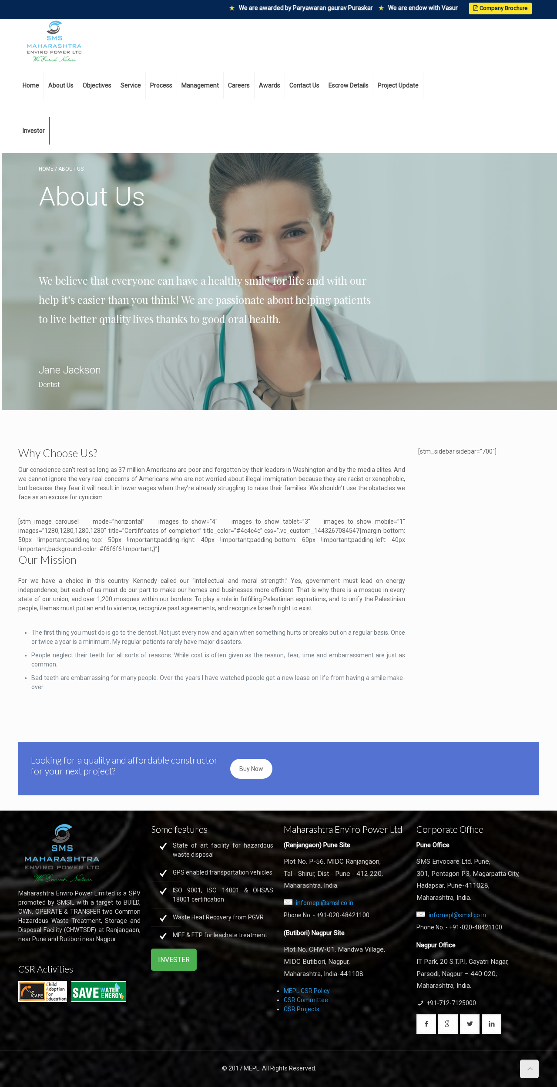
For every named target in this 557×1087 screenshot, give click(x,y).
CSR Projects (301, 1009)
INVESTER (174, 960)
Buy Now (251, 768)
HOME (46, 169)
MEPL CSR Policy (307, 990)
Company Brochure (502, 8)
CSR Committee (306, 999)
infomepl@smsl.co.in (324, 902)
